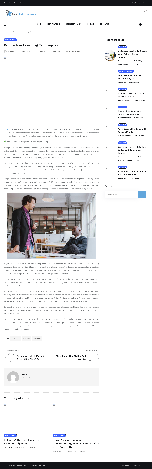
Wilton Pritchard (125, 160)
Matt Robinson (126, 100)
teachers (37, 338)
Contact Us (8, 3)
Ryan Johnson (124, 64)
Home (7, 32)
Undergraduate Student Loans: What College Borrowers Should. (133, 54)
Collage (90, 24)
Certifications (53, 24)
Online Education (73, 24)
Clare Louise (125, 118)
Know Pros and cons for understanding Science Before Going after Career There (76, 443)
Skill (39, 24)
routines (26, 338)
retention (15, 338)
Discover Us (18, 3)
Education (104, 24)
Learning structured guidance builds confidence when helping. (132, 150)
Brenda (9, 448)
